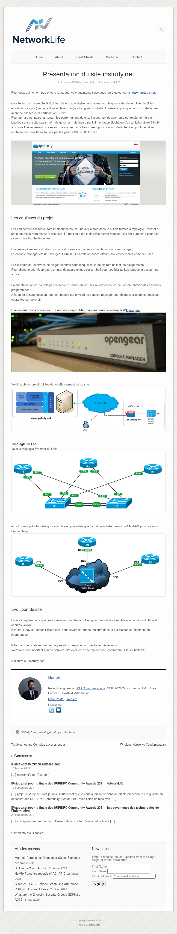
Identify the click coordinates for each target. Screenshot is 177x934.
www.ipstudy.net (143, 92)
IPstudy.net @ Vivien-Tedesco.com (36, 764)
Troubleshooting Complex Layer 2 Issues (38, 744)
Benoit (85, 82)
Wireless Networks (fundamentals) (143, 744)
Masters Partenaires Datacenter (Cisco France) (46, 857)
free (33, 732)
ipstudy (62, 732)
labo (72, 732)
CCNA (116, 82)
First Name (99, 866)
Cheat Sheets (84, 57)
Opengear (133, 310)
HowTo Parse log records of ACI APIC (40, 873)
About (59, 57)
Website (71, 699)
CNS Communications (90, 688)
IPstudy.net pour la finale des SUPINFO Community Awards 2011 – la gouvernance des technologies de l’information (85, 809)
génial (42, 732)
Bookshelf (112, 57)
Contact (137, 57)
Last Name (99, 871)
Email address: (102, 876)
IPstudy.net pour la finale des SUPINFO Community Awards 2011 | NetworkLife (67, 783)
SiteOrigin (94, 924)
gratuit (51, 732)
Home (39, 57)
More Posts (56, 699)
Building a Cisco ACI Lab (31, 868)
